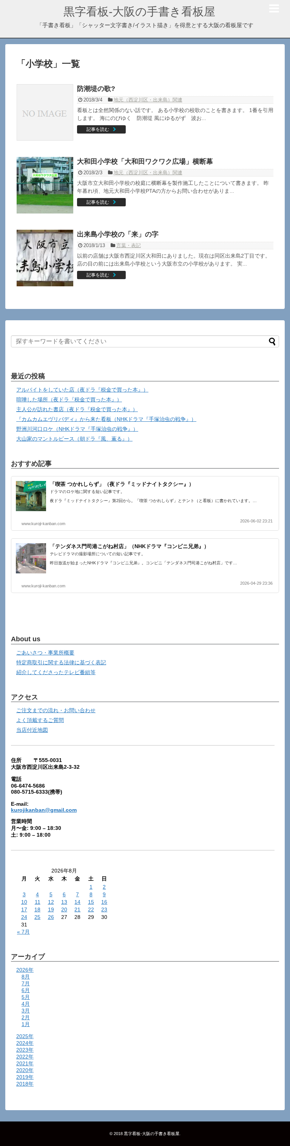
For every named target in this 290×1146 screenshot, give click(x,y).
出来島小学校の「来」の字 (118, 234)
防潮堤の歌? (96, 88)
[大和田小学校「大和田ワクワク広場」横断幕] (45, 185)
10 (24, 902)
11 (37, 902)
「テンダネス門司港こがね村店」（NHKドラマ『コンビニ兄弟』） (129, 546)
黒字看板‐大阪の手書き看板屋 (139, 11)
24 (24, 917)
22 (91, 909)
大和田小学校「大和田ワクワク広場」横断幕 (145, 161)
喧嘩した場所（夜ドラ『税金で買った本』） (69, 399)
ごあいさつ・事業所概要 (45, 653)
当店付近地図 (32, 730)
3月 (26, 1011)
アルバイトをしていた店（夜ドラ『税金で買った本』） (82, 390)
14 (77, 902)
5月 (26, 997)
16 (104, 902)
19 (51, 909)
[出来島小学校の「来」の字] (45, 258)
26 (51, 917)
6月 (26, 990)
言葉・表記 (128, 245)
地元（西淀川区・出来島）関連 (148, 100)
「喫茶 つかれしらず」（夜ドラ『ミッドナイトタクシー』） (122, 484)
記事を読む (97, 129)
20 (64, 909)
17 (24, 909)
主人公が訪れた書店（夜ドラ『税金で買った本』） (77, 409)
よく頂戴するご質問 (40, 720)
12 (51, 902)
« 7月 (23, 932)
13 (64, 902)
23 (104, 909)
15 (91, 902)
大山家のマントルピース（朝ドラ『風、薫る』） (74, 439)
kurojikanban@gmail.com (44, 810)
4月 (26, 1004)
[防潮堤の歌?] (45, 112)
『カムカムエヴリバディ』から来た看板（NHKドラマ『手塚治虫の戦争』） (106, 419)
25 (37, 917)
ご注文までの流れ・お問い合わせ (56, 710)
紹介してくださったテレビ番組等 (56, 672)
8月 (26, 977)
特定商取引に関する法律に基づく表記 (61, 662)
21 (77, 909)
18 (37, 909)
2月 (26, 1017)
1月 (26, 1024)
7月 (26, 983)
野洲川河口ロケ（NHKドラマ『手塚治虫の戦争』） (77, 429)
